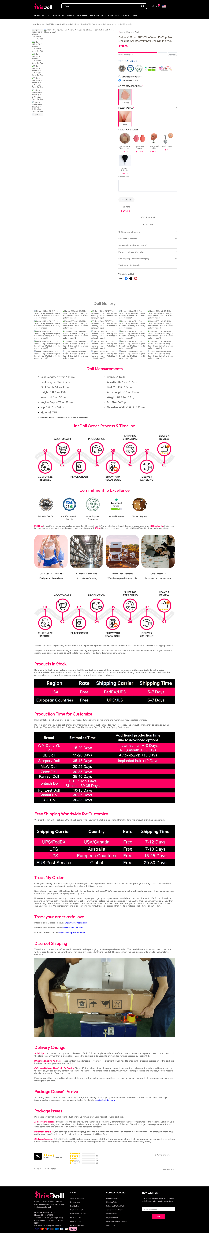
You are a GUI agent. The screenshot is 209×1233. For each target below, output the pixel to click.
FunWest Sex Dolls (77, 1225)
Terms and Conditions (114, 1210)
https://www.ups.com (72, 927)
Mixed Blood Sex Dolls (66, 24)
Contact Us (110, 1225)
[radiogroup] (48, 1155)
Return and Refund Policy (115, 1206)
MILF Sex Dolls (75, 1221)
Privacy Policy (111, 1214)
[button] (37, 30)
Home (34, 24)
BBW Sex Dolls (75, 1217)
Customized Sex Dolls (78, 1214)
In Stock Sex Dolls (76, 1210)
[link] (34, 24)
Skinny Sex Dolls (42, 24)
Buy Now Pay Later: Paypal (116, 1221)
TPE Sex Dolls (53, 24)
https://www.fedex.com (75, 922)
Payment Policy (112, 1217)
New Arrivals (75, 1202)
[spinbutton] (126, 199)
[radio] (147, 76)
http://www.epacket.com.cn (71, 932)
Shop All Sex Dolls (77, 1198)
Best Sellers (74, 1206)
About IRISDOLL (112, 1198)
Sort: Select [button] (167, 1170)
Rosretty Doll (132, 32)
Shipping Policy (111, 1202)
